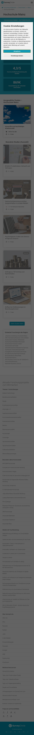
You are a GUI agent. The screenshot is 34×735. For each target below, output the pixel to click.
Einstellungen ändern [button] (17, 55)
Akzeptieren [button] (17, 51)
